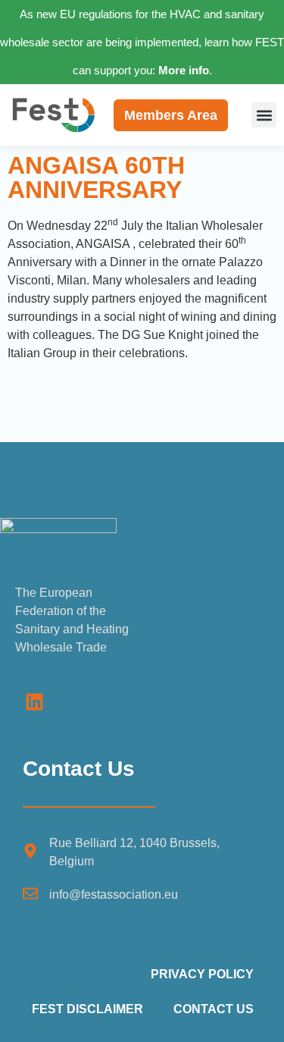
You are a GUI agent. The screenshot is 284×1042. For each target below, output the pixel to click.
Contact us (213, 1009)
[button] (263, 114)
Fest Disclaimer (87, 1009)
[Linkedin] (34, 701)
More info (183, 70)
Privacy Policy (202, 974)
